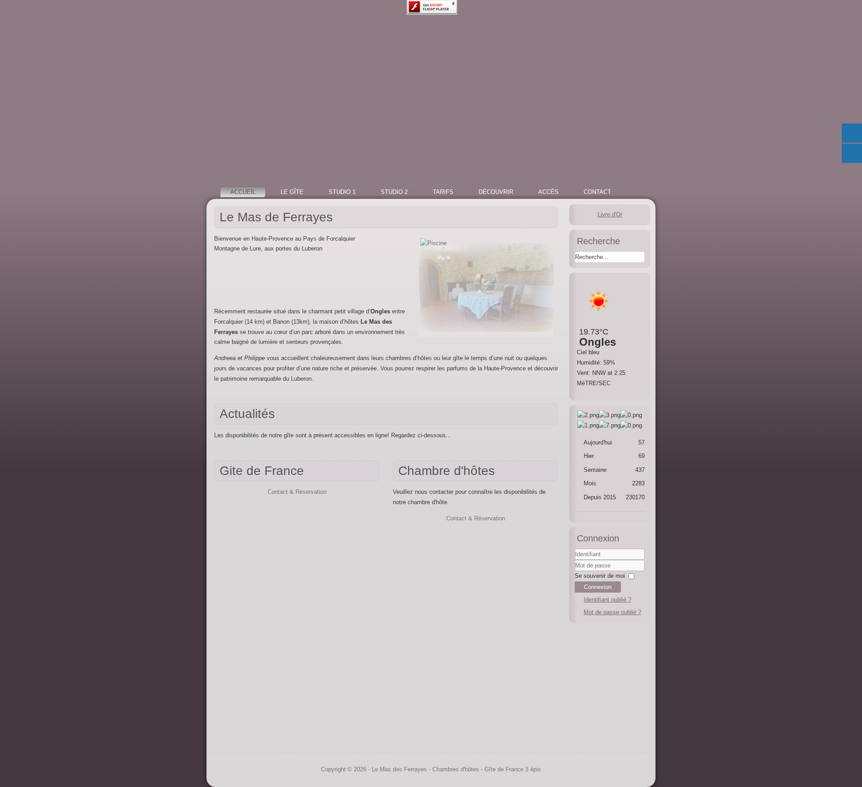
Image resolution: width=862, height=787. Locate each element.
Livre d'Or (610, 214)
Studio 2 (394, 192)
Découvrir (496, 192)
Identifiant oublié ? (607, 599)
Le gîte (292, 192)
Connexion (597, 587)
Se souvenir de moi (600, 575)
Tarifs (443, 192)
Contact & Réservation (297, 491)
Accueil (242, 192)
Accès (548, 192)
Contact (597, 192)
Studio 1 (342, 192)
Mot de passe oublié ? (612, 612)
